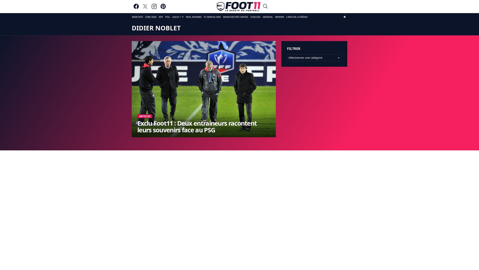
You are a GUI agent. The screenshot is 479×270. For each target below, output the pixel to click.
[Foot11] (238, 6)
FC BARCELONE (212, 16)
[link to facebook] (136, 8)
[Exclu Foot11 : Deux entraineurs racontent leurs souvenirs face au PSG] (204, 89)
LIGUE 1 (176, 16)
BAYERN (279, 16)
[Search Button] (265, 6)
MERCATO (137, 16)
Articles (144, 116)
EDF (161, 16)
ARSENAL (268, 16)
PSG (167, 16)
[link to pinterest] (163, 8)
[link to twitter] (145, 8)
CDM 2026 (150, 16)
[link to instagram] (154, 8)
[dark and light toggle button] (344, 17)
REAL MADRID (194, 16)
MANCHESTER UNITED (235, 16)
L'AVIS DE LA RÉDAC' (297, 16)
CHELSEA (255, 16)
